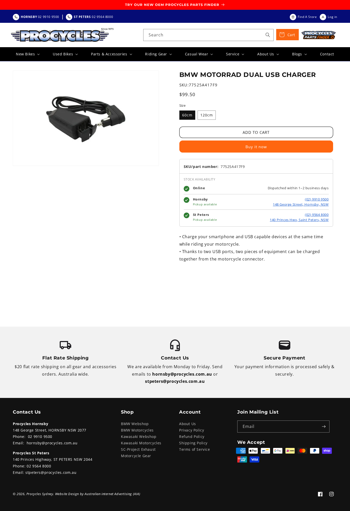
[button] (27, 54)
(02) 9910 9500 (316, 199)
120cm (206, 115)
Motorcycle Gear (136, 455)
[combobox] (208, 35)
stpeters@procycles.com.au (175, 381)
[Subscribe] (323, 426)
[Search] (267, 35)
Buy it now (256, 146)
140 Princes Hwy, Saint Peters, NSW (299, 219)
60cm (187, 115)
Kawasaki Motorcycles (141, 442)
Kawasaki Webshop (139, 436)
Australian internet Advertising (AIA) (112, 494)
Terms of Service (194, 449)
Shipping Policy (193, 442)
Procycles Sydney (39, 494)
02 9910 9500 (40, 436)
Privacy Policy (191, 430)
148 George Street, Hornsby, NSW (301, 204)
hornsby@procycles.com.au (182, 374)
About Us (187, 423)
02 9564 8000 (39, 466)
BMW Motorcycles (137, 430)
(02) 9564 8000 (316, 214)
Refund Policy (191, 436)
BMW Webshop (135, 423)
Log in (332, 17)
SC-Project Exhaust (138, 449)
